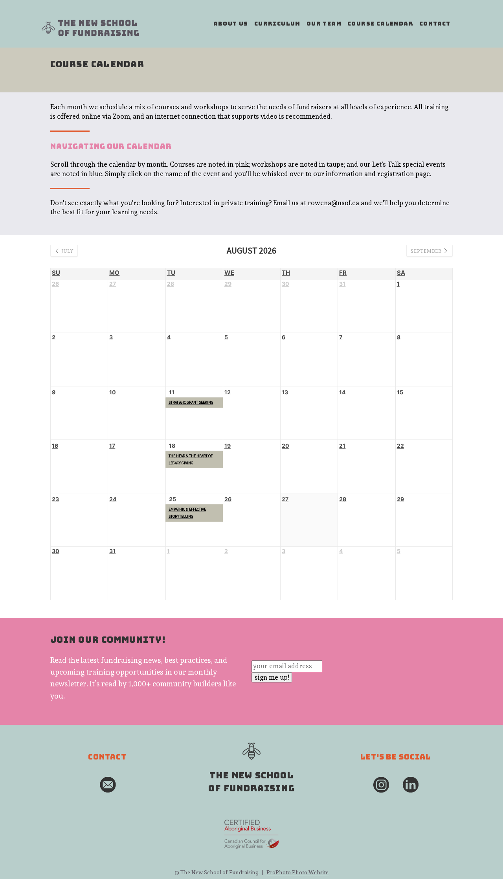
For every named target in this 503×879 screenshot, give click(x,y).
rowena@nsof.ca (333, 203)
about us (230, 23)
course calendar (380, 23)
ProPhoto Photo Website (297, 872)
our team (324, 23)
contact (435, 23)
